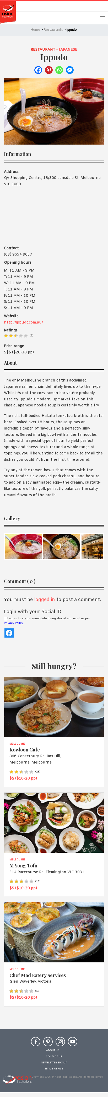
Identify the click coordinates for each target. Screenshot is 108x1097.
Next (96, 546)
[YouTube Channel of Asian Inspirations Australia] (72, 1044)
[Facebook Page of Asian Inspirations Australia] (35, 1044)
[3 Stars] (16, 336)
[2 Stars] (11, 336)
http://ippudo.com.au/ (23, 322)
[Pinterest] (49, 70)
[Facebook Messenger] (70, 70)
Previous (12, 546)
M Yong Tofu (23, 865)
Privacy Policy (13, 623)
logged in (44, 600)
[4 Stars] (21, 336)
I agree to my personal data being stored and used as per (47, 621)
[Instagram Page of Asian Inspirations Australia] (60, 1044)
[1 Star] (6, 336)
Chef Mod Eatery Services (37, 975)
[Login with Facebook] (9, 633)
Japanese (68, 49)
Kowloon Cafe (24, 749)
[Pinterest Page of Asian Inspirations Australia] (48, 1044)
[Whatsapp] (59, 70)
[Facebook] (38, 70)
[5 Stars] (26, 336)
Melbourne (17, 744)
